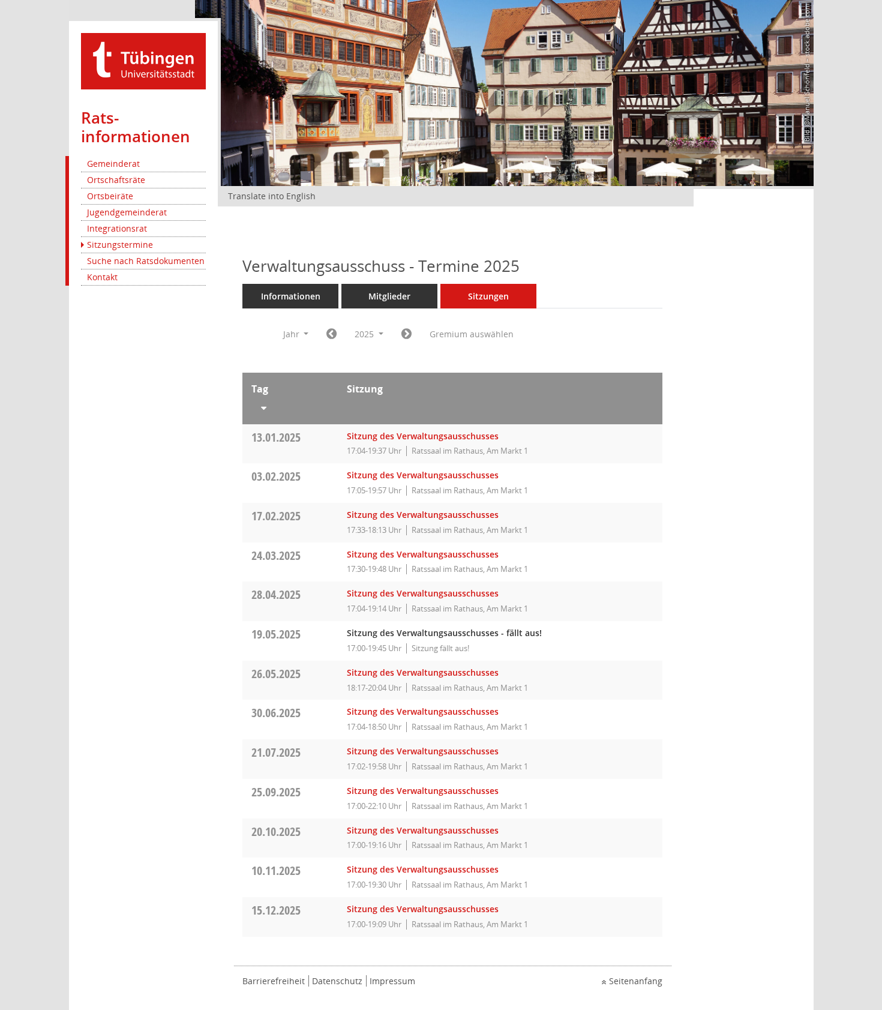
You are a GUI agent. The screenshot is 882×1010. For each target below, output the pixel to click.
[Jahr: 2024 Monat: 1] (331, 334)
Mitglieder (389, 296)
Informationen (290, 296)
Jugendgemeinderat (127, 212)
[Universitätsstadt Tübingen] (143, 60)
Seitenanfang (635, 981)
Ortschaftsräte (116, 179)
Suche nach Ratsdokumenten (146, 260)
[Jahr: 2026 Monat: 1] (406, 334)
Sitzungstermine (120, 244)
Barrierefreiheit (273, 981)
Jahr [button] (292, 334)
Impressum (392, 981)
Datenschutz (337, 981)
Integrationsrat (117, 228)
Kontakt (102, 277)
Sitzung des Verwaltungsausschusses (423, 436)
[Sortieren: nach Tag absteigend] (290, 405)
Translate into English (272, 196)
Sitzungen (488, 296)
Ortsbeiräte (110, 196)
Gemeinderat (113, 163)
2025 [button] (365, 334)
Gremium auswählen (472, 334)
